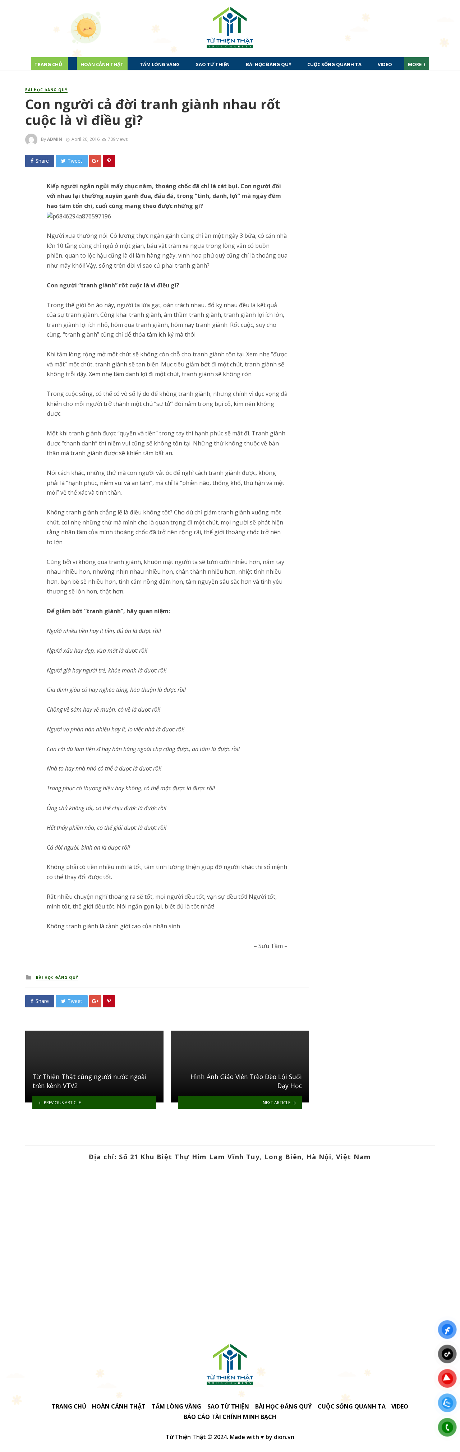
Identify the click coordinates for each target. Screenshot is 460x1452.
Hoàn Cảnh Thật (102, 64)
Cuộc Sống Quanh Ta (334, 64)
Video (385, 64)
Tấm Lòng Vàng (160, 64)
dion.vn (284, 1437)
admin (54, 139)
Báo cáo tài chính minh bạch (230, 1417)
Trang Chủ (48, 64)
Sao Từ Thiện (213, 64)
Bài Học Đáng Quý (268, 64)
